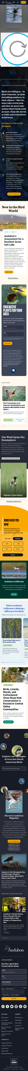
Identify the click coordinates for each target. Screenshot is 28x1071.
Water (13, 232)
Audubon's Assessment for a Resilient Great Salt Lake (13, 240)
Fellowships (18, 1020)
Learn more (8, 272)
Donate (23, 2)
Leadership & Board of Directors (6, 1023)
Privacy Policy (6, 339)
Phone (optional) (6, 982)
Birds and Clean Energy (20, 420)
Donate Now (4, 1048)
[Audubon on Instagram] (3, 1006)
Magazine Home (14, 849)
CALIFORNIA (8, 645)
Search (17, 2)
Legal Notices (6, 1069)
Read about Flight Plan (13, 501)
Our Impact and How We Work (11, 458)
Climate (7, 932)
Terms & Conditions (15, 995)
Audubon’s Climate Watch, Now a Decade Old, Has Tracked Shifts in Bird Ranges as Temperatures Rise (14, 916)
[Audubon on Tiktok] (20, 1006)
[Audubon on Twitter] (11, 1006)
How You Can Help (14, 194)
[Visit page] (15, 675)
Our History (4, 1020)
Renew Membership (6, 1053)
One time (7, 538)
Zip (5, 332)
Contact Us (18, 1025)
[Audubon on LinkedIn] (16, 1006)
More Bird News (12, 278)
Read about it (8, 722)
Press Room (18, 1023)
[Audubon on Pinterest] (25, 1006)
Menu (3, 2)
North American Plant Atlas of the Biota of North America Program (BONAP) (12, 364)
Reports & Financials (7, 1031)
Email (5, 326)
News (6, 232)
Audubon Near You (6, 1043)
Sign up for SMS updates (19, 1029)
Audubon (8, 2)
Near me (14, 2)
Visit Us (14, 594)
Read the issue (14, 845)
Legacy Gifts (4, 1051)
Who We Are (4, 1017)
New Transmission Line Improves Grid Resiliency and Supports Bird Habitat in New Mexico (14, 404)
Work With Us (19, 1017)
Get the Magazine (14, 841)
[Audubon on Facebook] (7, 1006)
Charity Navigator (14, 1061)
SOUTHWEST (8, 420)
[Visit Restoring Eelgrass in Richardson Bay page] (12, 639)
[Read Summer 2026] (14, 801)
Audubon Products (6, 1045)
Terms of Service (14, 339)
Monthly (17, 538)
